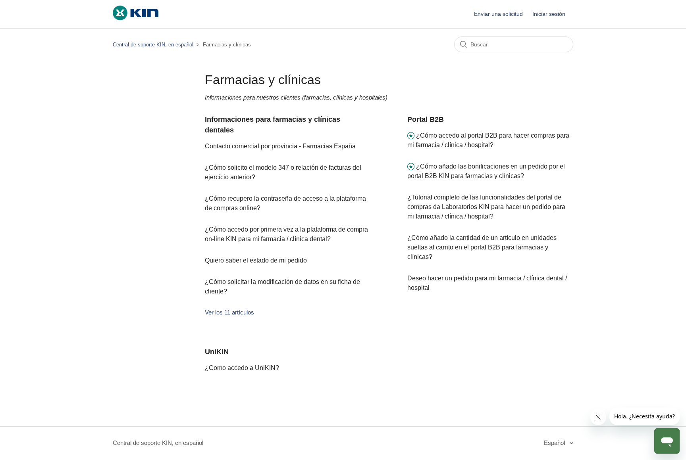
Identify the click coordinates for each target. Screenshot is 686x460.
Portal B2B (425, 119)
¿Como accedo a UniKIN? (242, 367)
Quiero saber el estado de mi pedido (256, 260)
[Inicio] (135, 18)
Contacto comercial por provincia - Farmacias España (280, 146)
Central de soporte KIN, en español (153, 45)
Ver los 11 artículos (229, 312)
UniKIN (217, 352)
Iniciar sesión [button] (548, 14)
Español (555, 442)
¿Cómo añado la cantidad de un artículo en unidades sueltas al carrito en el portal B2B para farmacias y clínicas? (482, 247)
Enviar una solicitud (498, 14)
